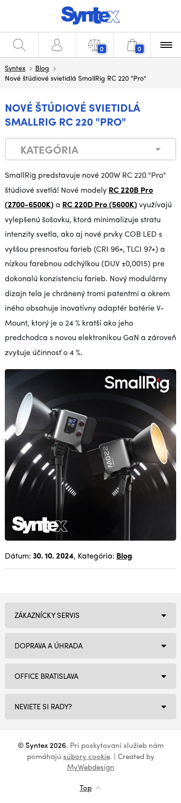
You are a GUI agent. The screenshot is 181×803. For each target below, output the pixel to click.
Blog (42, 67)
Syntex (15, 67)
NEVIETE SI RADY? (43, 706)
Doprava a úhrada (48, 645)
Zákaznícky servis (47, 615)
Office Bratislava (46, 676)
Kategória (49, 149)
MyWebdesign (90, 766)
